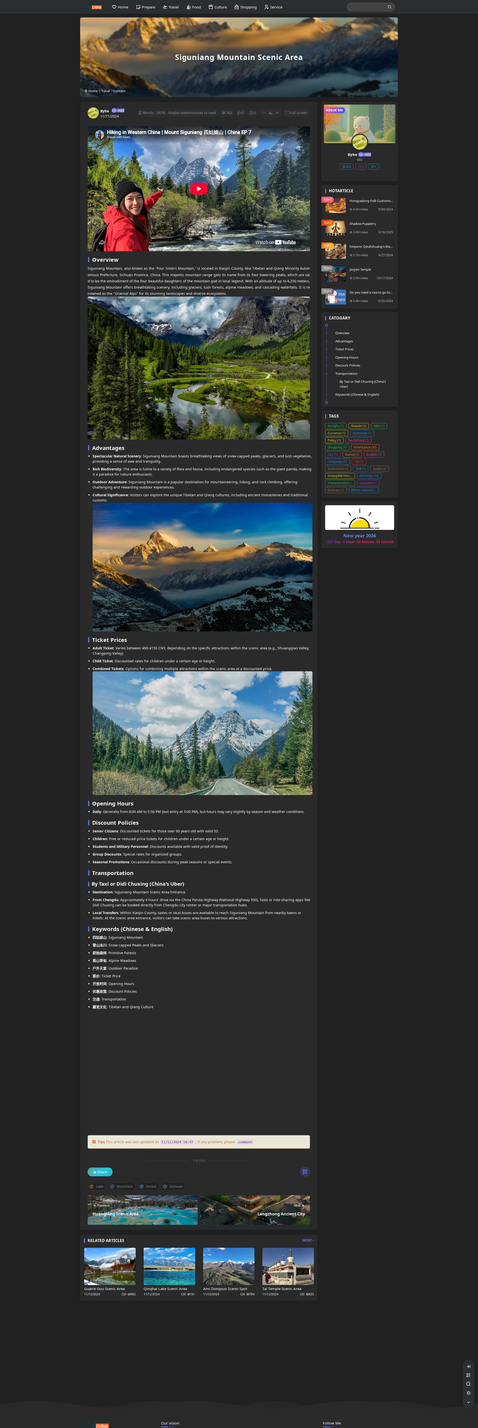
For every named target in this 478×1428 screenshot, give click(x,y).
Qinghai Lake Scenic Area (165, 1288)
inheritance (365, 447)
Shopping (337, 447)
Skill (361, 468)
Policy (334, 440)
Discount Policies (347, 365)
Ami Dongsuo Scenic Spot (225, 1288)
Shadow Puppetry (363, 223)
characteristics (340, 483)
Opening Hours (346, 357)
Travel (105, 91)
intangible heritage (341, 475)
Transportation (346, 373)
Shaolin (358, 426)
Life (359, 461)
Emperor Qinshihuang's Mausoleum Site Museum (371, 248)
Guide (379, 468)
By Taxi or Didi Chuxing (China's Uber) (363, 384)
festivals (336, 490)
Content (119, 91)
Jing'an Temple (360, 269)
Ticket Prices (344, 349)
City (333, 454)
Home (93, 91)
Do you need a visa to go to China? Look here (371, 294)
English (374, 454)
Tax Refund (358, 440)
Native (352, 454)
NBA (379, 426)
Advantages (344, 341)
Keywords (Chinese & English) (357, 394)
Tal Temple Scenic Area (281, 1288)
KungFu (336, 426)
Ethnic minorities (365, 490)
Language (337, 461)
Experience (338, 468)
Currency (337, 433)
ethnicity (369, 475)
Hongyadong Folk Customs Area (370, 202)
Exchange (362, 433)
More (307, 1240)
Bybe (104, 111)
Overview (342, 333)
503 (348, 166)
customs (368, 483)
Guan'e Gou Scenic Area (104, 1288)
